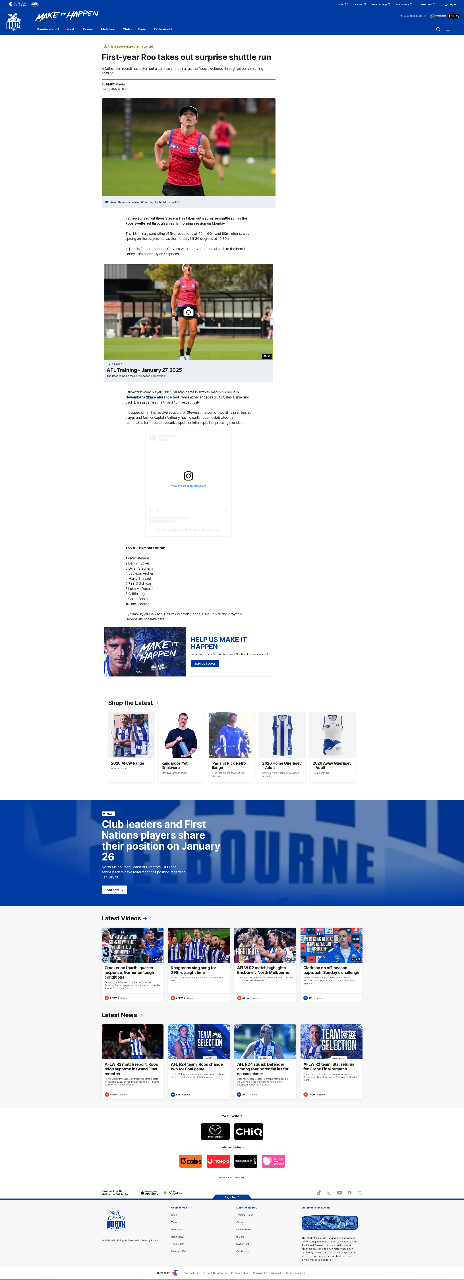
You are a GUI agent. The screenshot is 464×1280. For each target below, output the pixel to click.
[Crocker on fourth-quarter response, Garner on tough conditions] (133, 965)
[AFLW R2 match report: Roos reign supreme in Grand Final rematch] (133, 1061)
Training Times (244, 1214)
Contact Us (242, 1251)
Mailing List (242, 1243)
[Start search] (438, 29)
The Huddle (425, 4)
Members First (179, 1251)
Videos (124, 998)
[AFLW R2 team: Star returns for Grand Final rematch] (331, 1061)
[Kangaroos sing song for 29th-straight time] (199, 965)
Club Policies (243, 1229)
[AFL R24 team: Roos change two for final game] (199, 1061)
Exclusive (161, 29)
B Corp (240, 1236)
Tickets (358, 4)
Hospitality (402, 4)
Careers (241, 1222)
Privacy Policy (150, 1240)
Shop (341, 4)
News (123, 1094)
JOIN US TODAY (204, 663)
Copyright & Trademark (267, 1273)
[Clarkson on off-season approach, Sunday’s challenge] (331, 965)
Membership (379, 4)
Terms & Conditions (214, 1273)
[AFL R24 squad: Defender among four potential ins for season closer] (265, 1061)
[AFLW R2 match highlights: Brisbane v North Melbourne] (265, 965)
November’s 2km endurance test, (152, 397)
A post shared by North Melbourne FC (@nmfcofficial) (188, 530)
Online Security (295, 1273)
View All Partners (229, 1177)
